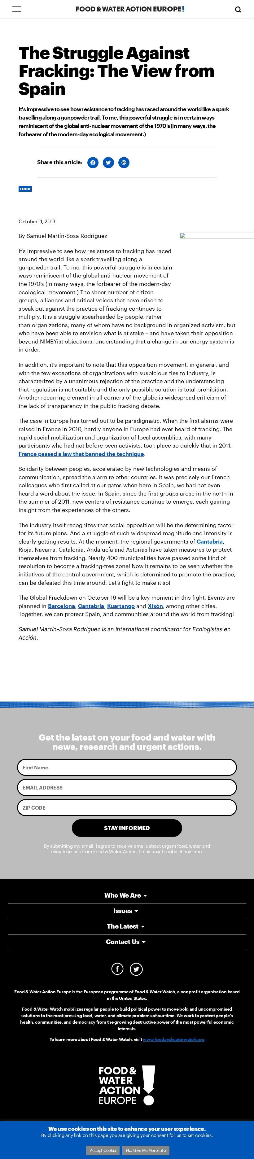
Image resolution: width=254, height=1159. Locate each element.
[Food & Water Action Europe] (130, 9)
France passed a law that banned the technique (81, 453)
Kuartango (121, 605)
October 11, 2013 (37, 221)
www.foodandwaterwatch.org (173, 1039)
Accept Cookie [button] (103, 1150)
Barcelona (61, 605)
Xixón (155, 605)
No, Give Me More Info (146, 1150)
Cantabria (210, 541)
